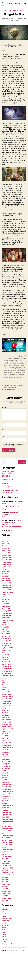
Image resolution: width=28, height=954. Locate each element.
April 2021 (5, 687)
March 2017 (5, 782)
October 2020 (6, 701)
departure (18, 362)
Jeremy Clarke (10, 18)
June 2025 (5, 571)
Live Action (5, 925)
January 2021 (6, 694)
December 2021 (7, 669)
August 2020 (6, 706)
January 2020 (6, 722)
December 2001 (7, 845)
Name (4, 422)
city (21, 358)
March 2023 (6, 634)
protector (18, 374)
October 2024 (6, 590)
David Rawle (12, 362)
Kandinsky (15, 369)
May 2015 (5, 801)
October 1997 (6, 861)
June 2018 (5, 752)
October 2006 (6, 831)
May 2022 (5, 657)
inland (23, 367)
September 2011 (7, 815)
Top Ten (4, 939)
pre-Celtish (12, 374)
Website (4, 437)
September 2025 (7, 564)
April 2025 (5, 576)
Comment (5, 407)
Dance (4, 916)
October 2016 (6, 789)
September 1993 (7, 872)
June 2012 (5, 810)
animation (22, 355)
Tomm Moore (19, 377)
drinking (15, 363)
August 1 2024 (22, 18)
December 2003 (7, 842)
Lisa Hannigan (18, 370)
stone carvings (8, 377)
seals (5, 376)
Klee (22, 369)
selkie (8, 376)
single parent (21, 376)
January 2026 (6, 555)
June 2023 (5, 627)
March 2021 (5, 689)
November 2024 (7, 587)
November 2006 (7, 828)
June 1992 (5, 879)
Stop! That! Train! (7, 487)
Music (4, 930)
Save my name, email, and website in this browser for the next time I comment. (13, 445)
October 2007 (6, 826)
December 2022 (7, 641)
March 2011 (5, 817)
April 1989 (5, 896)
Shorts (4, 934)
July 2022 (5, 652)
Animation (8, 10)
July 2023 (5, 624)
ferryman (6, 365)
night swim (16, 372)
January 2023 (6, 638)
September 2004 (7, 835)
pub (22, 374)
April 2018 (5, 757)
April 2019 (5, 740)
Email (3, 429)
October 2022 (6, 645)
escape (20, 363)
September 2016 (7, 791)
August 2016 (6, 794)
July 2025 (5, 569)
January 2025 (6, 583)
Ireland (6, 369)
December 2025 (7, 557)
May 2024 (5, 601)
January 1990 (6, 891)
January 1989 (6, 898)
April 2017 (5, 780)
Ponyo (5, 292)
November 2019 (7, 724)
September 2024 (7, 592)
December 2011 (7, 812)
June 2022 (5, 655)
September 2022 (7, 648)
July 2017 (5, 773)
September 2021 (7, 675)
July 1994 (5, 870)
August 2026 (6, 539)
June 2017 (5, 775)
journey (10, 369)
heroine (12, 367)
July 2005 (5, 833)
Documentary (6, 918)
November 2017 (7, 766)
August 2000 (6, 852)
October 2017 (6, 768)
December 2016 (7, 784)
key (20, 369)
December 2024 (7, 585)
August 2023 (6, 622)
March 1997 (5, 863)
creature (6, 360)
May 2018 (5, 754)
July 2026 (5, 541)
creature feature (13, 360)
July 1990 (5, 889)
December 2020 (7, 696)
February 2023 (7, 636)
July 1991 (5, 886)
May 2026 (5, 546)
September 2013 (7, 805)
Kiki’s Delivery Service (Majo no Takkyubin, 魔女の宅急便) (9, 474)
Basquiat (6, 356)
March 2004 (6, 838)
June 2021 (5, 682)
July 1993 (5, 877)
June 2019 (5, 736)
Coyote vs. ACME (7, 479)
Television (5, 937)
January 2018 (6, 764)
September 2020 (7, 703)
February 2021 (6, 692)
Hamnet (9, 530)
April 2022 (5, 659)
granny (22, 365)
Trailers (4, 941)
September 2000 (7, 849)
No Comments (15, 20)
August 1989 (6, 893)
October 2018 (6, 745)
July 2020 (5, 708)
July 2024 (5, 597)
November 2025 (7, 560)
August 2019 (6, 731)
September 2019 (7, 729)
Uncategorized (7, 944)
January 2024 (6, 611)
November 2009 (7, 821)
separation (14, 376)
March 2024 (6, 606)
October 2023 (6, 618)
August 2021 (6, 678)
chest (17, 358)
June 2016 (5, 796)
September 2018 (7, 747)
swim (14, 377)
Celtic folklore (12, 358)
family (24, 363)
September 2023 (7, 620)
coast (24, 358)
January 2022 (6, 666)
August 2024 (6, 594)
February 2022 (6, 664)
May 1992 (5, 882)
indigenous (18, 367)
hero (8, 367)
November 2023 (7, 615)
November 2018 (7, 743)
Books (4, 914)
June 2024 (5, 599)
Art (3, 911)
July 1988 (5, 900)
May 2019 (5, 738)
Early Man (5, 483)
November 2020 (7, 699)
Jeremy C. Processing (14, 3)
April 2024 (5, 604)
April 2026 (5, 548)
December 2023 (7, 613)
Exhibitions (5, 920)
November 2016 (7, 787)
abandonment (15, 355)
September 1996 (7, 868)
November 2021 (7, 671)
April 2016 (5, 798)
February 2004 (7, 840)
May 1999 (5, 859)
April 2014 (5, 803)
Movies (21, 10)
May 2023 (5, 629)
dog (11, 363)
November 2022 (7, 643)
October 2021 (6, 673)
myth (11, 372)
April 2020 (5, 715)
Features (15, 10)
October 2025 (6, 562)
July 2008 (5, 824)
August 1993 (6, 875)
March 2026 (6, 550)
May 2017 (5, 777)
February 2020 (7, 720)
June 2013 (5, 808)
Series (4, 932)
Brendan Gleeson (14, 356)
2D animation (7, 355)
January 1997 (6, 865)
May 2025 (5, 574)
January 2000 (6, 856)
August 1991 (6, 884)
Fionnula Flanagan (14, 365)
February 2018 (6, 761)
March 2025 (6, 578)
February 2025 (7, 580)
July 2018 (5, 750)
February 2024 (7, 608)
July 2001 (5, 847)
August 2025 (6, 567)
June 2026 (5, 543)
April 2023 (5, 631)
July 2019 (5, 733)
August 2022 (6, 650)
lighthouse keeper (9, 370)
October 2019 (6, 726)
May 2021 (5, 685)
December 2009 (7, 819)
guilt (5, 367)
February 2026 (7, 553)
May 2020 (5, 713)
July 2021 (5, 680)
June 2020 (5, 710)
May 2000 (5, 854)
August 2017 (6, 770)
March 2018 (6, 759)
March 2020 (6, 717)
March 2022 (6, 662)
